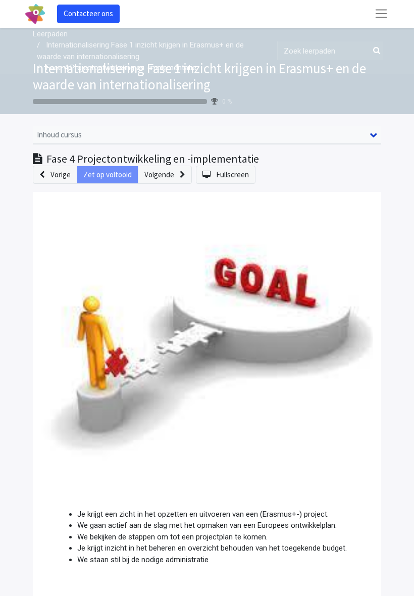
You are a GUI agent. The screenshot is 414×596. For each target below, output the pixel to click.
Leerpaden (50, 33)
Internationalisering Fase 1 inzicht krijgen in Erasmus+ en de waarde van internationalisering (199, 76)
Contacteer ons (88, 13)
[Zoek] (375, 50)
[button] (55, 175)
